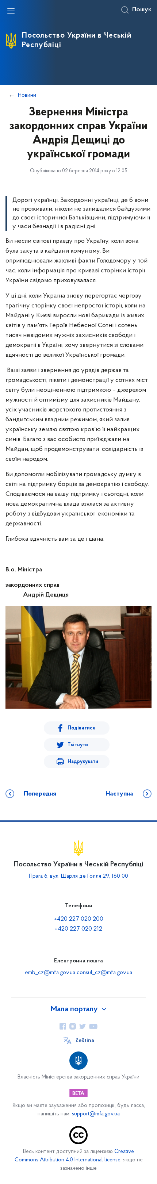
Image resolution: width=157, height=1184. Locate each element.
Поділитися (81, 728)
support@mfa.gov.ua (96, 1114)
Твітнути (78, 745)
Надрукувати (83, 762)
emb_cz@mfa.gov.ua (50, 973)
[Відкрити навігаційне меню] (11, 11)
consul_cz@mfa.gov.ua (104, 973)
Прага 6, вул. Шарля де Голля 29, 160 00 (78, 876)
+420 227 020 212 (78, 929)
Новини (27, 95)
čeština (85, 1040)
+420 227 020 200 (78, 919)
